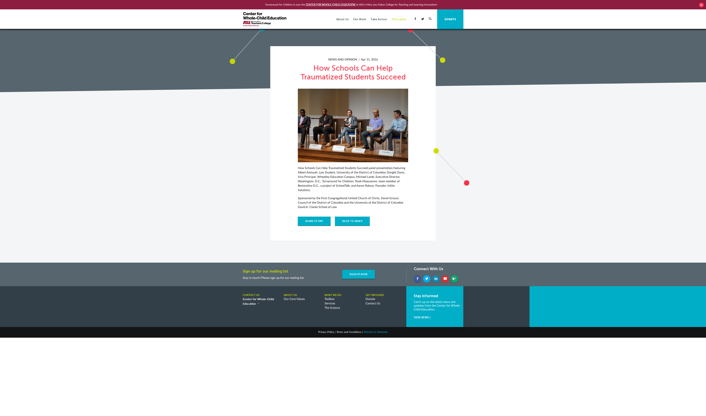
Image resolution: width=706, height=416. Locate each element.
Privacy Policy (326, 332)
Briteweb (382, 332)
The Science (332, 307)
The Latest (399, 19)
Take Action (378, 19)
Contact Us (373, 303)
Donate (370, 299)
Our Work (359, 19)
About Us (342, 19)
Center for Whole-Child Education (330, 4)
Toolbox (330, 299)
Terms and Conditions (348, 332)
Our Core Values (294, 299)
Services (330, 303)
